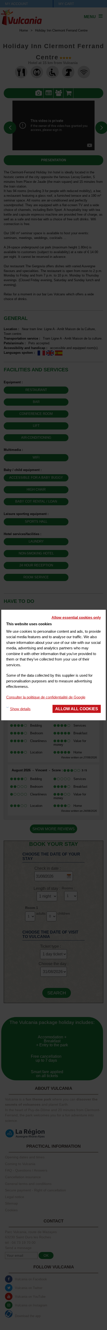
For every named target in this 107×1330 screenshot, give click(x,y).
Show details (20, 708)
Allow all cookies (76, 708)
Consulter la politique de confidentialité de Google (45, 697)
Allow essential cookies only (76, 617)
